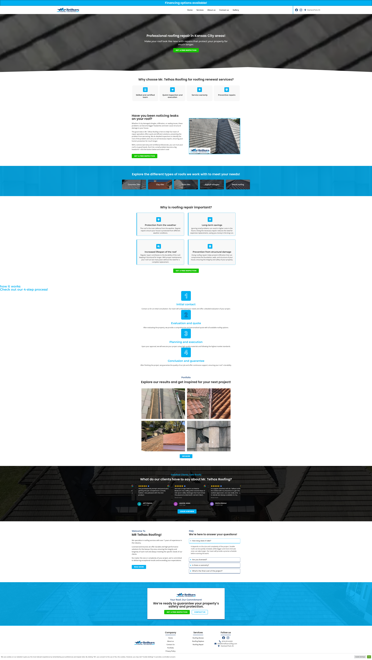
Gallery (236, 10)
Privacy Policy (170, 651)
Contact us (224, 10)
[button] (239, 493)
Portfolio (170, 648)
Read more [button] (138, 498)
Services (200, 10)
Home (190, 10)
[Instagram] (300, 10)
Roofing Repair (198, 644)
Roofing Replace (198, 641)
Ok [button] (369, 657)
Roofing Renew (198, 638)
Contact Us (171, 644)
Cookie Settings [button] (360, 657)
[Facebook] (296, 10)
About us (211, 10)
